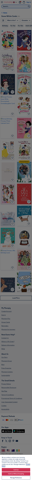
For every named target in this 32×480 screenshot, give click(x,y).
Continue (16, 469)
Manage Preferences (16, 477)
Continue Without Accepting (16, 473)
